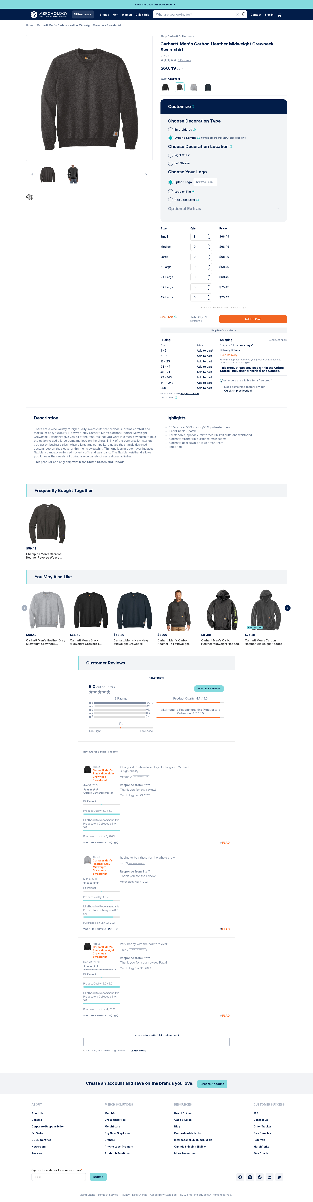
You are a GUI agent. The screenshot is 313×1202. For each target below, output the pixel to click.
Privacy (125, 1194)
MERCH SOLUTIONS (119, 1104)
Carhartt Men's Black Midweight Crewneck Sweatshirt (84, 644)
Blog (179, 1126)
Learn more (138, 1050)
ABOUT (37, 1104)
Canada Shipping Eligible (192, 1146)
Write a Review (209, 688)
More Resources (186, 1153)
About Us (39, 1113)
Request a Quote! (190, 393)
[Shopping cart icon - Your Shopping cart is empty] (280, 18)
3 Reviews (184, 60)
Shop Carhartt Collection (176, 36)
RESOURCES (183, 1104)
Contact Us (262, 1119)
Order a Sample (210, 138)
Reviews (38, 1153)
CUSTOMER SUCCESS (269, 1104)
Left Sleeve (182, 163)
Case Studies (184, 1119)
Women (127, 14)
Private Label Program (120, 1146)
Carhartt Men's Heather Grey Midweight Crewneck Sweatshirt (45, 644)
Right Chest (182, 155)
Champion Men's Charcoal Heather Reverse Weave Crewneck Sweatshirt (44, 557)
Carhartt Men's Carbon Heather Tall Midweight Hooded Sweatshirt (173, 644)
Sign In (269, 14)
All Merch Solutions (119, 1153)
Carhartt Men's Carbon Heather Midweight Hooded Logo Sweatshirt (220, 644)
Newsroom (40, 1146)
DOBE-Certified (43, 1139)
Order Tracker (264, 1126)
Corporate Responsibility (49, 1126)
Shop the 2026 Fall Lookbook (154, 4)
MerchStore (114, 1126)
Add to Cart (253, 319)
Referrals (261, 1139)
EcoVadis (39, 1133)
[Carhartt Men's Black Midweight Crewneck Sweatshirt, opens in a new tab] (87, 773)
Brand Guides (184, 1113)
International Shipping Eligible (195, 1139)
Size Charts (262, 1153)
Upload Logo (183, 182)
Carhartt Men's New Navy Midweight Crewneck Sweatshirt (131, 644)
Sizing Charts (87, 1194)
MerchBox (113, 1113)
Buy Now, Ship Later (119, 1133)
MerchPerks (263, 1146)
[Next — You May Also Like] (288, 608)
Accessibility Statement (163, 1194)
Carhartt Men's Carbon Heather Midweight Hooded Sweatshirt (264, 644)
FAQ (258, 1113)
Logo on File (182, 191)
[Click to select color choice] (165, 87)
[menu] (48, 1130)
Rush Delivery (228, 354)
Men (115, 14)
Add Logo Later (184, 200)
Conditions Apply (278, 340)
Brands (104, 14)
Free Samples (264, 1133)
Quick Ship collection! (238, 390)
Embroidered (183, 129)
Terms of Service (108, 1194)
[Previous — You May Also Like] (24, 608)
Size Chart (166, 316)
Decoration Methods (189, 1133)
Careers (38, 1119)
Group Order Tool (117, 1119)
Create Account (212, 1084)
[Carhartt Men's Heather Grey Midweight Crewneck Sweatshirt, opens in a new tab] (87, 865)
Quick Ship (142, 14)
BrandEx (111, 1139)
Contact (256, 14)
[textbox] (156, 1042)
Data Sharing (139, 1194)
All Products (81, 14)
